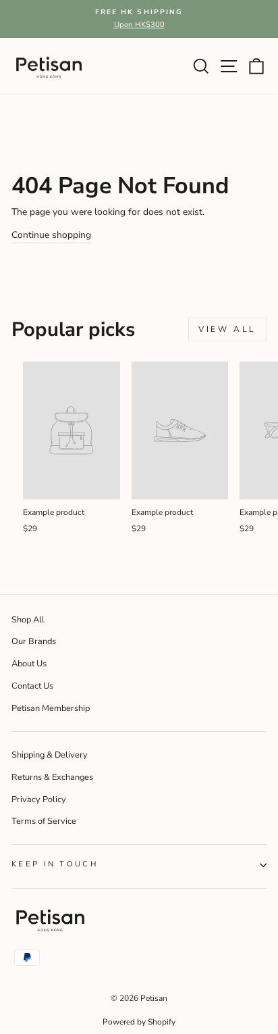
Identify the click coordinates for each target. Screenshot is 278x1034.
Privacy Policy (38, 799)
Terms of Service (43, 821)
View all (227, 329)
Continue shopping (51, 234)
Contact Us (32, 686)
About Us (29, 664)
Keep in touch (55, 864)
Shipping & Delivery (49, 755)
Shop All (28, 620)
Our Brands (33, 641)
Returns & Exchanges (52, 777)
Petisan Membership (50, 708)
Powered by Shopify (139, 1021)
